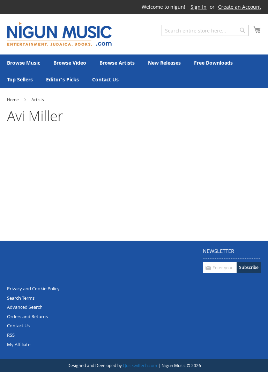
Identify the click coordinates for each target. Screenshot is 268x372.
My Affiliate (18, 344)
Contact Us (18, 325)
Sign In (199, 6)
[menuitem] (23, 62)
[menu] (134, 71)
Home (13, 99)
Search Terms (21, 298)
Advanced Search (25, 307)
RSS (11, 335)
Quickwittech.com (140, 365)
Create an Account (239, 6)
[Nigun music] (59, 34)
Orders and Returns (27, 316)
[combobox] (205, 30)
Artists (37, 99)
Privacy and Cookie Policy (33, 288)
